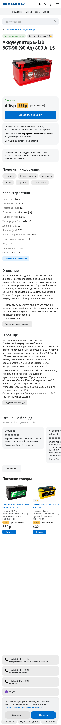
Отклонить (17, 715)
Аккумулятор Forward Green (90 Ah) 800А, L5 (15, 506)
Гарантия (22, 182)
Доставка (9, 140)
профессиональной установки (38, 133)
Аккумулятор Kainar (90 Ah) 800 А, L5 (46, 506)
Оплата (8, 182)
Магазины (47, 175)
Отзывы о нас (39, 182)
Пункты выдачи (28, 175)
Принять (43, 715)
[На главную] (13, 4)
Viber (12, 691)
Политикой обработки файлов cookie (24, 707)
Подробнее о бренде (15, 402)
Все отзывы (11, 468)
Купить (9, 531)
